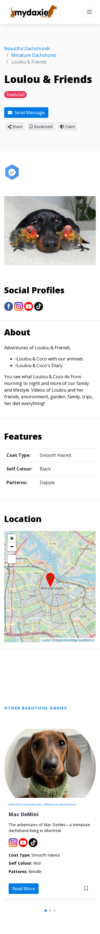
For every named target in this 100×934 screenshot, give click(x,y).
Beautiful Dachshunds (25, 804)
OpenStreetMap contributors (75, 640)
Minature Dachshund (60, 804)
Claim (69, 126)
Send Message (29, 112)
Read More (23, 889)
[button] (45, 910)
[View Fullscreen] (12, 559)
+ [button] (12, 538)
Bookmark (43, 126)
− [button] (12, 546)
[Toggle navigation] (89, 12)
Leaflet (46, 640)
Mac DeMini (24, 814)
